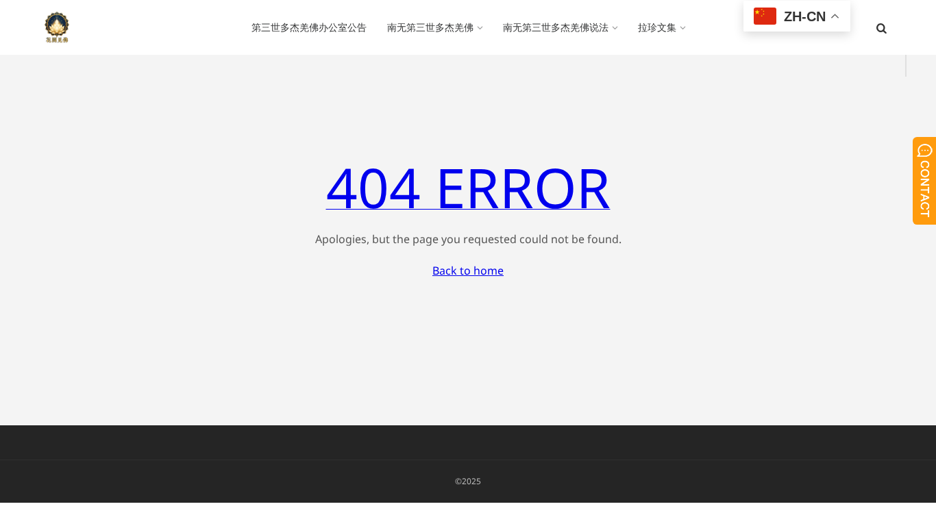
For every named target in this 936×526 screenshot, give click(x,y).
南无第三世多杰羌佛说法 (555, 27)
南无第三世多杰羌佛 (430, 27)
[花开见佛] (57, 27)
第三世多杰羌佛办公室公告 (309, 27)
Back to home (468, 270)
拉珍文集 (657, 27)
